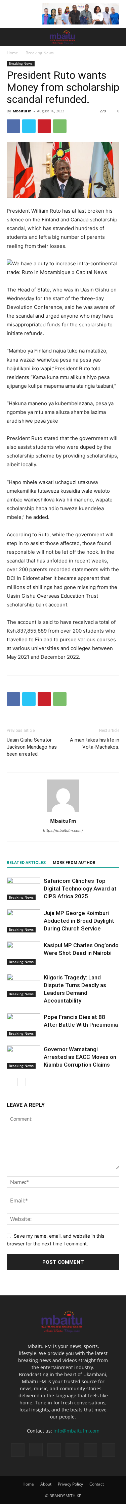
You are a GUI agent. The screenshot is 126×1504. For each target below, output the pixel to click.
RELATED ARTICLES (26, 862)
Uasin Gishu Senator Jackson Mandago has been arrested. (32, 747)
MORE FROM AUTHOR (74, 862)
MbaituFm (22, 110)
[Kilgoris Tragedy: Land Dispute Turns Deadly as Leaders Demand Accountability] (23, 985)
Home (12, 53)
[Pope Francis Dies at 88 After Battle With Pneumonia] (23, 1024)
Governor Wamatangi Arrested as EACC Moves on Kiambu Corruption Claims (80, 1057)
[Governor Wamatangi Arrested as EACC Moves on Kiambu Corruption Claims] (23, 1057)
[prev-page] (11, 1082)
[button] (11, 37)
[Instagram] (36, 1449)
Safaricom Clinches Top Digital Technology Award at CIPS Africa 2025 (80, 888)
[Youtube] (108, 1450)
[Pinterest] (44, 126)
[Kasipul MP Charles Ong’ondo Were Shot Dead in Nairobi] (23, 953)
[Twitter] (29, 126)
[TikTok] (54, 1450)
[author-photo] (63, 811)
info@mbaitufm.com (76, 1431)
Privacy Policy (70, 1484)
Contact (96, 1484)
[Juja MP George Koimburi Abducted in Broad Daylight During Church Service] (23, 920)
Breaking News (40, 53)
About (45, 1484)
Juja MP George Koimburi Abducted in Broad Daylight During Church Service (79, 921)
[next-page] (21, 1082)
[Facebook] (13, 126)
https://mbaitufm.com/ (63, 830)
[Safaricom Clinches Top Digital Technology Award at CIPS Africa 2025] (23, 888)
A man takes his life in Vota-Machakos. (94, 743)
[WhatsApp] (60, 126)
